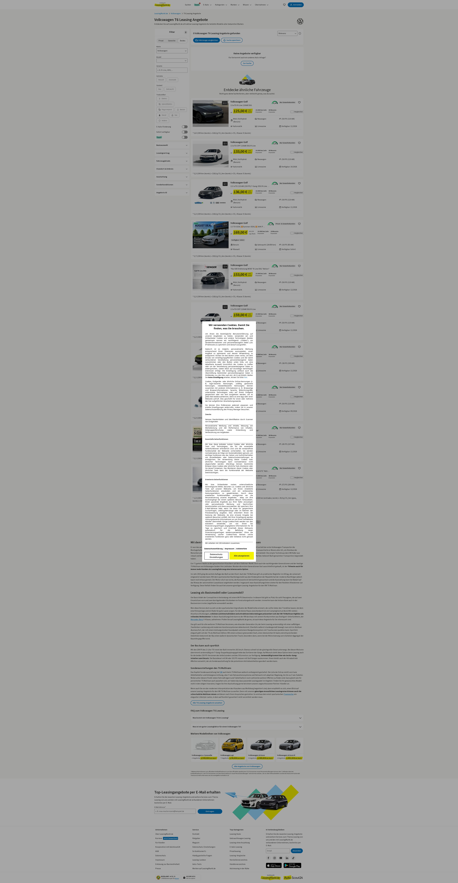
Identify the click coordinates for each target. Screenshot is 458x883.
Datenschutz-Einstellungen (216, 556)
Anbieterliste (241, 548)
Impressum (229, 548)
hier (245, 377)
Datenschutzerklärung (213, 548)
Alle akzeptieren (241, 555)
